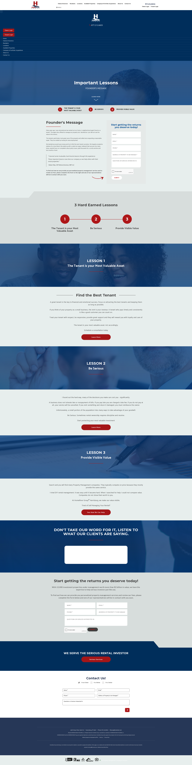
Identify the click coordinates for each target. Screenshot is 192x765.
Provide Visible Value (125, 109)
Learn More (96, 337)
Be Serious (99, 109)
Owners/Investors (63, 4)
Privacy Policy (106, 737)
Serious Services (96, 659)
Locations (79, 4)
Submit (116, 178)
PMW (97, 737)
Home (5, 38)
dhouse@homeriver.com (116, 730)
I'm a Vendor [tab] (108, 682)
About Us (120, 4)
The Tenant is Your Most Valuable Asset (73, 109)
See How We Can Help (96, 512)
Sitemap (101, 737)
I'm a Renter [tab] (97, 682)
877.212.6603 (150, 4)
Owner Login (145, 7)
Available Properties (89, 4)
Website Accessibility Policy (103, 747)
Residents (72, 4)
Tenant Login (154, 7)
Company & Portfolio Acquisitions (106, 4)
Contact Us (128, 4)
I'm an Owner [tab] (84, 682)
